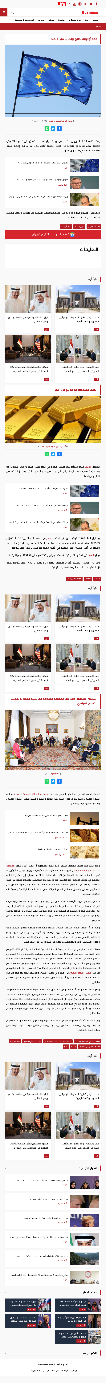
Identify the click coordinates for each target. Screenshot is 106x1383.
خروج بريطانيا (79, 226)
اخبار (87, 20)
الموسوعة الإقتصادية (24, 20)
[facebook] (59, 128)
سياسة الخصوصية (60, 1370)
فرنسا (73, 1046)
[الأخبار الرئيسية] (5, 1168)
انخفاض (88, 578)
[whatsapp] (46, 128)
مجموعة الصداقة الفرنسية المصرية (31, 794)
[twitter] (53, 128)
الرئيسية (98, 26)
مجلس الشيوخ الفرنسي (80, 973)
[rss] (69, 3)
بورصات (61, 20)
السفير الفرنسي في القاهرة (90, 1046)
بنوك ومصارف (74, 20)
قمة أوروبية (66, 226)
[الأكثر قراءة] (5, 1353)
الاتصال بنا (35, 1370)
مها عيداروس (54, 774)
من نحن (46, 1370)
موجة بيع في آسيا (74, 578)
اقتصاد (96, 20)
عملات (51, 20)
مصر (65, 1046)
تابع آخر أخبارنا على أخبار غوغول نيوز (50, 234)
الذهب (88, 466)
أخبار (92, 26)
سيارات (41, 20)
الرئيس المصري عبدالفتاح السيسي (87, 1041)
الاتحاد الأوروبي (94, 226)
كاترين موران (15, 1041)
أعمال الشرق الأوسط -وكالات (60, 121)
